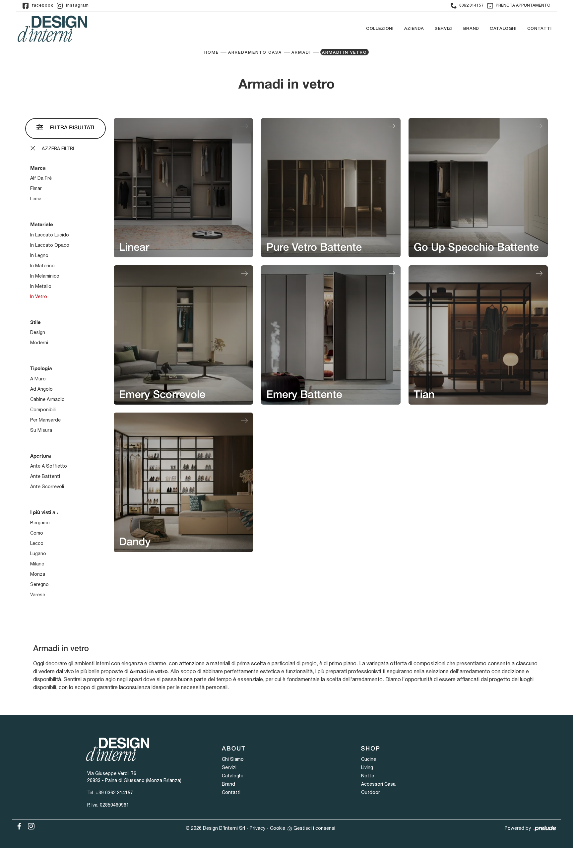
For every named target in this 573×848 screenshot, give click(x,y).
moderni (39, 342)
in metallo (40, 286)
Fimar (36, 188)
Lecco (36, 543)
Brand (471, 29)
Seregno (39, 584)
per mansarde (45, 420)
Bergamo (40, 522)
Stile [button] (35, 322)
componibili (43, 409)
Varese (37, 594)
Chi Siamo (233, 759)
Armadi (301, 52)
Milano (37, 563)
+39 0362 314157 (114, 792)
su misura (41, 430)
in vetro (38, 296)
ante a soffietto (48, 466)
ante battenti (45, 476)
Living (367, 767)
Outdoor (370, 792)
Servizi (444, 29)
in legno (39, 255)
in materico (42, 265)
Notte (367, 775)
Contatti (539, 29)
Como (36, 533)
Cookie (277, 828)
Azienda (414, 29)
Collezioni (380, 29)
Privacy (257, 828)
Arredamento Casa (255, 52)
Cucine (368, 759)
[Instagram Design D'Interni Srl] (29, 825)
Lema (35, 198)
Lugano (38, 553)
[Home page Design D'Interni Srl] (52, 28)
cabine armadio (47, 399)
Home (211, 52)
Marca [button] (38, 168)
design (37, 332)
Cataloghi (503, 29)
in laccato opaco (49, 245)
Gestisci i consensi (314, 828)
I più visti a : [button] (44, 512)
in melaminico (44, 276)
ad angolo (41, 389)
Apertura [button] (40, 456)
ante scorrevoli (47, 486)
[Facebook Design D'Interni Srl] (18, 825)
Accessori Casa (378, 784)
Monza (37, 574)
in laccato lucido (49, 234)
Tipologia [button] (41, 368)
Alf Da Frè (41, 178)
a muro (38, 378)
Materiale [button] (41, 224)
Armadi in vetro (344, 52)
